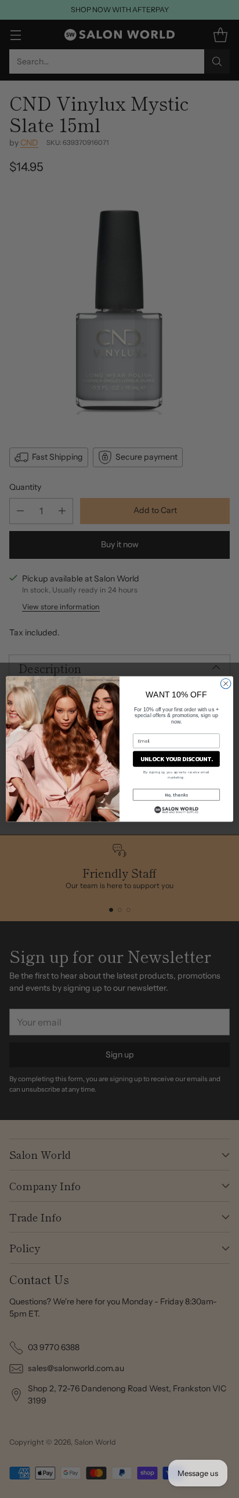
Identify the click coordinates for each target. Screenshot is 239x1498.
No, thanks (176, 794)
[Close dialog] (225, 683)
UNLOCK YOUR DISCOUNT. (176, 759)
